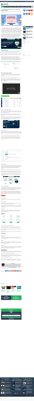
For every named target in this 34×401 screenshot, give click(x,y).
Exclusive (18, 6)
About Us (10, 1)
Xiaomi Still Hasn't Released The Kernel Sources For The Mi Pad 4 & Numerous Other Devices (7, 393)
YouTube (28, 26)
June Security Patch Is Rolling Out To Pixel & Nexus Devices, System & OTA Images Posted (7, 389)
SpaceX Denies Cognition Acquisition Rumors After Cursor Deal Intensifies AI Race (29, 392)
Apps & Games (22, 6)
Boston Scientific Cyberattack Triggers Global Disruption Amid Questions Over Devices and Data (16, 389)
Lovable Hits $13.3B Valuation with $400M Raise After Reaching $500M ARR (29, 389)
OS (13, 6)
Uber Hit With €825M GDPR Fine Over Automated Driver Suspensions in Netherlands (18, 380)
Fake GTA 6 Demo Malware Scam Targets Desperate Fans (18, 383)
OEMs (15, 6)
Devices (11, 6)
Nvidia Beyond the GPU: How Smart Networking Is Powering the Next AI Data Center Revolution (29, 31)
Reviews (8, 6)
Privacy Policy (6, 1)
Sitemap (4, 1)
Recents (25, 26)
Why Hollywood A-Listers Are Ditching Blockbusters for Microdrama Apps (29, 37)
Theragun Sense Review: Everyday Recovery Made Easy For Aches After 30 (29, 34)
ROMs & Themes (28, 6)
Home (1, 1)
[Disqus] (11, 340)
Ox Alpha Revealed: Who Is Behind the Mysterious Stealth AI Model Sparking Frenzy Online (18, 386)
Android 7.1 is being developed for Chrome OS (7, 382)
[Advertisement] (21, 4)
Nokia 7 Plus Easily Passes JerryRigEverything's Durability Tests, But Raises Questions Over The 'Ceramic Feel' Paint (6, 386)
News (5, 6)
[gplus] (28, 1)
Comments (31, 26)
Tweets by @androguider (28, 55)
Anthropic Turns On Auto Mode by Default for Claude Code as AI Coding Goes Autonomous (29, 380)
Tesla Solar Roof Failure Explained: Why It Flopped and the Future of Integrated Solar (29, 386)
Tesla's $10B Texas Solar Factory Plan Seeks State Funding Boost (29, 383)
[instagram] (29, 1)
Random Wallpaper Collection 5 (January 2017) (7, 379)
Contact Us (13, 1)
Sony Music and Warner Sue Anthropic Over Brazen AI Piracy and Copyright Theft (29, 28)
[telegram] (30, 1)
